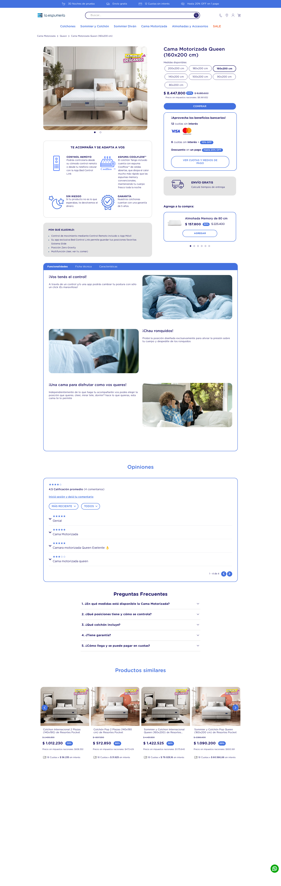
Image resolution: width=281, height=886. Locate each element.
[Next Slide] (235, 708)
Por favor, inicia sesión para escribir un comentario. (140, 496)
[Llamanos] (220, 15)
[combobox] (142, 15)
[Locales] (225, 15)
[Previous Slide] (45, 708)
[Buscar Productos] (194, 15)
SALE (217, 26)
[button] (203, 179)
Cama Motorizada (46, 36)
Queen (63, 36)
